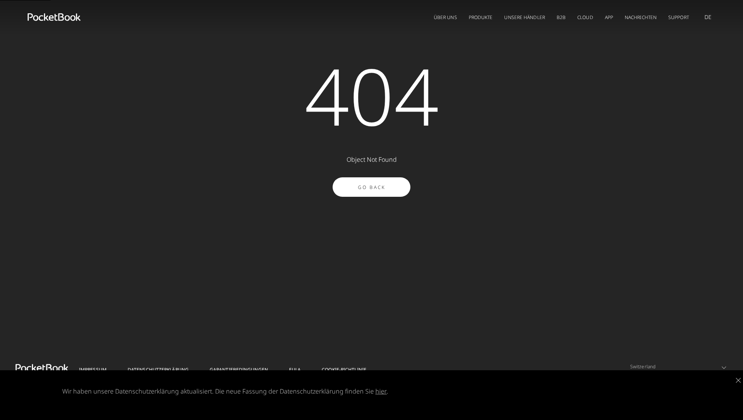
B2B (561, 17)
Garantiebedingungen (239, 369)
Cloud (585, 17)
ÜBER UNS (445, 17)
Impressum (93, 369)
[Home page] (54, 17)
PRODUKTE (481, 17)
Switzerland (642, 366)
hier (381, 391)
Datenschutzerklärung (158, 369)
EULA (295, 369)
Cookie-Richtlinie (344, 369)
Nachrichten (641, 17)
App (609, 17)
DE (707, 17)
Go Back (372, 187)
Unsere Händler (524, 17)
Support (678, 17)
